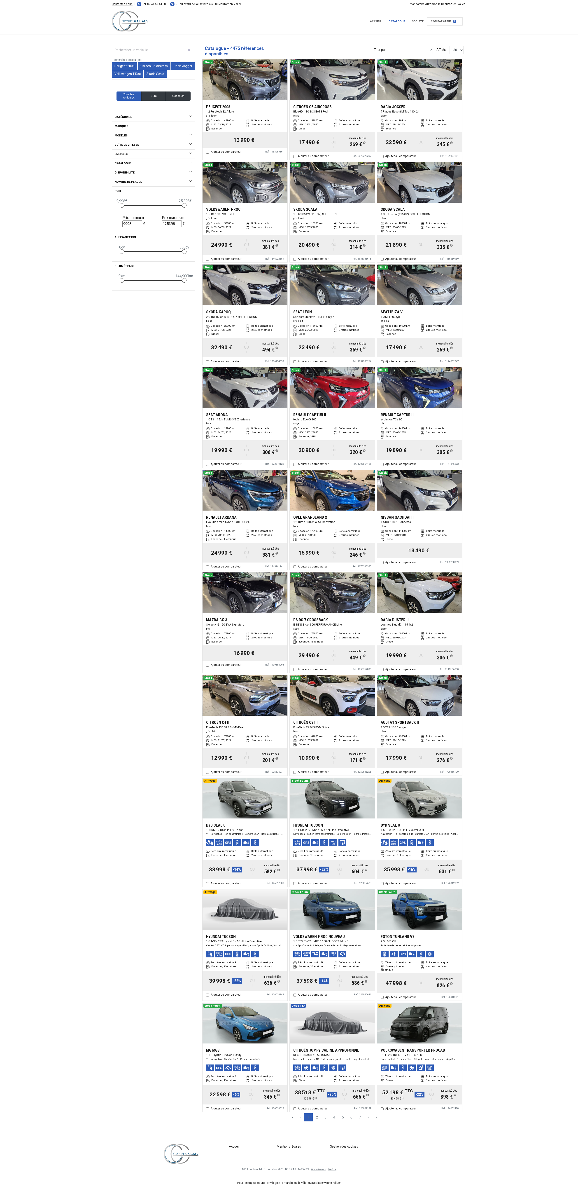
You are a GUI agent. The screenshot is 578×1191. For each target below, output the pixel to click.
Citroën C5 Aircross (154, 66)
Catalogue (397, 21)
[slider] (122, 205)
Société (418, 21)
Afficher (442, 50)
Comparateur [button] (443, 21)
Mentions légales (289, 1146)
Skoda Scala (155, 74)
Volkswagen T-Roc (127, 74)
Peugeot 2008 (124, 66)
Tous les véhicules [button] (129, 96)
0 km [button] (154, 96)
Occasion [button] (178, 96)
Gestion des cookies (344, 1146)
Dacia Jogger (183, 66)
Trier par (380, 50)
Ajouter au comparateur (226, 151)
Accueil (376, 21)
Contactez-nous (122, 4)
